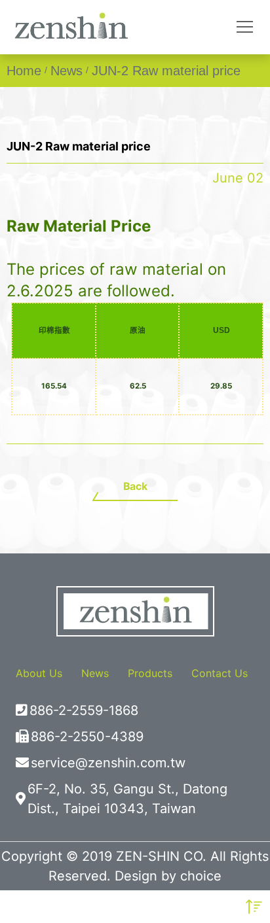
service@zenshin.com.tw (108, 763)
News (66, 70)
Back (135, 486)
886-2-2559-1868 (83, 710)
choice (201, 876)
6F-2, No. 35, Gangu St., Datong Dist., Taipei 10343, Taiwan (127, 798)
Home (24, 70)
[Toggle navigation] (245, 27)
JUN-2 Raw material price (166, 70)
